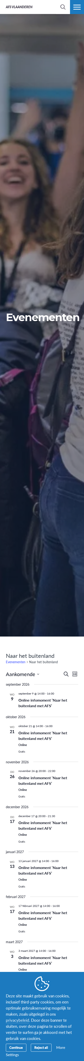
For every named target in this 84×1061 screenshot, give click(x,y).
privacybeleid (17, 1020)
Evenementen (15, 662)
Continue (16, 1047)
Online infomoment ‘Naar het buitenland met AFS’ (42, 702)
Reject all (41, 1047)
